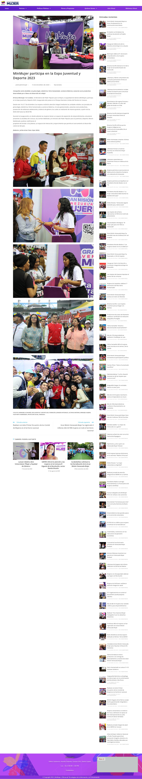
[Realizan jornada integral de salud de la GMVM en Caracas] (102, 727)
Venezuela (42, 414)
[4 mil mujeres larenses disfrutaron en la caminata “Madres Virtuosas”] (102, 455)
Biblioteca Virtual (131, 8)
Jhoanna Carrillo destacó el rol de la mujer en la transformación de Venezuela (118, 68)
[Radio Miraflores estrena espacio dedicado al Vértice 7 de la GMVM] (102, 636)
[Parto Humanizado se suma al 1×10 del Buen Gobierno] (102, 669)
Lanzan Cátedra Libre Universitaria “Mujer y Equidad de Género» (26, 464)
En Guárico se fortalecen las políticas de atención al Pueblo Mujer (116, 34)
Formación (52, 412)
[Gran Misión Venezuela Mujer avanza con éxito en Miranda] (102, 296)
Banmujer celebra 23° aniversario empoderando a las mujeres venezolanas (117, 56)
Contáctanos (70, 770)
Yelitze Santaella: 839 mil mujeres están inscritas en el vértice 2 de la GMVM (117, 346)
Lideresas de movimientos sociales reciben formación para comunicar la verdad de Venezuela (117, 91)
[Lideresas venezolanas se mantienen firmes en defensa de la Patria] (102, 162)
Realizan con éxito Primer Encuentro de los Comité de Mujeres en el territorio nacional (117, 690)
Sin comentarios (122, 27)
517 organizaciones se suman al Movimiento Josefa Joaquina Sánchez (116, 594)
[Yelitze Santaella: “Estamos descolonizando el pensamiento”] (102, 327)
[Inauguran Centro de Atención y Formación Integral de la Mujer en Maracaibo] (102, 266)
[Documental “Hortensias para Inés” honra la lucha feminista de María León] (102, 504)
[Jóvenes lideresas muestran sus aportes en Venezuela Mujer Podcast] (102, 556)
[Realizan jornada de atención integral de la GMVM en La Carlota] (102, 474)
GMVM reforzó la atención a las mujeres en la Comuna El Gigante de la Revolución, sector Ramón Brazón (53, 465)
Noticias (22, 8)
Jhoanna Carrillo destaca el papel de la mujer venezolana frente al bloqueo (118, 115)
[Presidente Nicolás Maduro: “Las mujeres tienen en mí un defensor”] (102, 246)
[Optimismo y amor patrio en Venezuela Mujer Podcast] (102, 445)
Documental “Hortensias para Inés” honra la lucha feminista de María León (118, 504)
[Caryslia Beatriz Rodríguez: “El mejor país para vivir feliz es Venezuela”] (102, 225)
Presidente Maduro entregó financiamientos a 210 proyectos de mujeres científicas (118, 484)
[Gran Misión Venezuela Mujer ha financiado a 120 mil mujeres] (102, 256)
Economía (28, 412)
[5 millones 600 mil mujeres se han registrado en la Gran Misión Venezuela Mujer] (102, 626)
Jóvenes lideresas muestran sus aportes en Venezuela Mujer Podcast (116, 555)
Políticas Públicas (43, 8)
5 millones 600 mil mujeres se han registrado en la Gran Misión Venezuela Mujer (117, 625)
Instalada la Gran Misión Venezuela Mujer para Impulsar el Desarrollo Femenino (117, 646)
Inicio (7, 8)
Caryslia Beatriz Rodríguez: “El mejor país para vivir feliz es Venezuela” (116, 225)
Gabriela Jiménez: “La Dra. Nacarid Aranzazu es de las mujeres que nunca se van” (117, 376)
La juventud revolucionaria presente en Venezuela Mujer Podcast (116, 544)
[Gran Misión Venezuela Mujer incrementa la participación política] (102, 357)
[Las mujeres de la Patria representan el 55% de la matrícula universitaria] (102, 215)
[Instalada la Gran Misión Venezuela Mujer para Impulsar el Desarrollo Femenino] (102, 647)
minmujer (83, 412)
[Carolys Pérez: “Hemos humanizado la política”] (102, 367)
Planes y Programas (67, 8)
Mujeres (88, 412)
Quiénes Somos (90, 8)
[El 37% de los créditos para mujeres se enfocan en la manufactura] (102, 524)
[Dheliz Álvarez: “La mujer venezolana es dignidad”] (102, 465)
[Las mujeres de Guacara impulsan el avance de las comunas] (102, 276)
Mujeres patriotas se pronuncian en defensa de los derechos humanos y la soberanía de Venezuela (118, 172)
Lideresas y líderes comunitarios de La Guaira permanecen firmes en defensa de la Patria (118, 80)
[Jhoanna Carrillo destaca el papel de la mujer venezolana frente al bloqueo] (102, 116)
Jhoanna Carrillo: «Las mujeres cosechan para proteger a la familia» (116, 306)
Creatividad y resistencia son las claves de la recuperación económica (117, 534)
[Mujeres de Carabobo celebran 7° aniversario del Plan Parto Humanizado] (102, 286)
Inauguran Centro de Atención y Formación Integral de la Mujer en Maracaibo (117, 265)
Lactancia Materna (74, 412)
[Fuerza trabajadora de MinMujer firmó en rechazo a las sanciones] (102, 494)
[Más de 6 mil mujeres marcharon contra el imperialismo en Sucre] (102, 397)
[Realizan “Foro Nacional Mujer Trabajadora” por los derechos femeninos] (102, 615)
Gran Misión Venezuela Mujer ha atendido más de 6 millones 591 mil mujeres (118, 235)
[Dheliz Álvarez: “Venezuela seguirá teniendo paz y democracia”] (102, 204)
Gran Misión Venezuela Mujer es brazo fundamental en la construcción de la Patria (117, 23)
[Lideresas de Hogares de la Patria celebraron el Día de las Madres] (102, 566)
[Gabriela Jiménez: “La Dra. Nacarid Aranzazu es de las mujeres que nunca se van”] (102, 377)
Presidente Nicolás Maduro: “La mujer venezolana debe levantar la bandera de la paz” (117, 194)
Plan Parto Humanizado (20, 414)
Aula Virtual (111, 8)
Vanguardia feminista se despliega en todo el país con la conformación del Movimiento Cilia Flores (118, 678)
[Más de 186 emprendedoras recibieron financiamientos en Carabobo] (102, 407)
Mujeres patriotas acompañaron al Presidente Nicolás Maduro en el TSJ (117, 183)
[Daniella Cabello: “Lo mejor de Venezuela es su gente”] (102, 426)
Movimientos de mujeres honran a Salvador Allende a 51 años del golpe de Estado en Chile (117, 103)
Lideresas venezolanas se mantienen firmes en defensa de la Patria (117, 161)
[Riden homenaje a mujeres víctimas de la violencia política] (102, 141)
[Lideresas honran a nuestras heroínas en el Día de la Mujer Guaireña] (102, 151)
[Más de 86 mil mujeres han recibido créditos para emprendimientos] (102, 605)
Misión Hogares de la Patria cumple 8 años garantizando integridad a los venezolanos (118, 702)
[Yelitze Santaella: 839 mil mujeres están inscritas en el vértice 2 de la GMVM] (102, 347)
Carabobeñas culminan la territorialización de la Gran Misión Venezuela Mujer (80, 464)
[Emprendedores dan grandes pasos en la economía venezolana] (102, 515)
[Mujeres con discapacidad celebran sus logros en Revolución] (102, 575)
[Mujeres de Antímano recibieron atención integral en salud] (102, 585)
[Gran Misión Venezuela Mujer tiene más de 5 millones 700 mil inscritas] (102, 417)
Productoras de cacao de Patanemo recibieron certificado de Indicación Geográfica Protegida (118, 316)
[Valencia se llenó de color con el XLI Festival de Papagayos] (102, 436)
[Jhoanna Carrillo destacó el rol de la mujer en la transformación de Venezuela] (102, 69)
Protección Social (33, 414)
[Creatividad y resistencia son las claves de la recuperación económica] (102, 534)
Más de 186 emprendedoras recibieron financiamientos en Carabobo (116, 406)
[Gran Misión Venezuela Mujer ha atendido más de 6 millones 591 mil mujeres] (102, 236)
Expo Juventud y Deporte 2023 (40, 412)
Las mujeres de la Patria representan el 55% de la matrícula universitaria (117, 214)
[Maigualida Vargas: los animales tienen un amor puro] (102, 387)
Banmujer (22, 412)
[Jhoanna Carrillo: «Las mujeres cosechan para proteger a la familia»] (102, 306)
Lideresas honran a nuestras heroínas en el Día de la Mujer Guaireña (116, 151)
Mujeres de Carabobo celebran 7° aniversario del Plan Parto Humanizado (117, 285)
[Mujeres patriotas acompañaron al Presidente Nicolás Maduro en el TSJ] (102, 184)
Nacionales (58, 85)
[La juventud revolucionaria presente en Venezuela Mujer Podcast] (102, 545)
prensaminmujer (21, 85)
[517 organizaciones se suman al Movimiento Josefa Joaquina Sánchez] (102, 595)
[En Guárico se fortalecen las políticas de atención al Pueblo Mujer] (102, 35)
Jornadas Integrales (62, 412)
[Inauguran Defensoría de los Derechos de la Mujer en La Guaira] (102, 46)
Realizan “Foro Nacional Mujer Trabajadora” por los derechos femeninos (116, 615)
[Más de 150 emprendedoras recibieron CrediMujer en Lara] (102, 337)
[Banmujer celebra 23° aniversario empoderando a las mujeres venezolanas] (102, 57)
